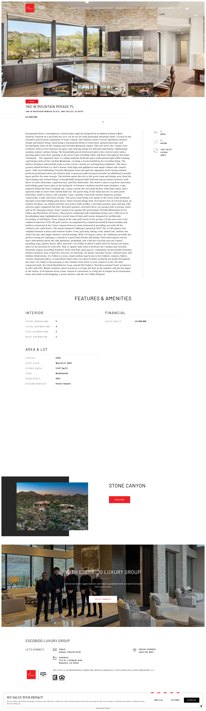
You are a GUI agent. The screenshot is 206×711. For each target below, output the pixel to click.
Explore (119, 499)
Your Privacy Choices (103, 708)
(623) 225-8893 (146, 652)
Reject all (158, 700)
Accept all (191, 700)
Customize (175, 700)
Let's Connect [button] (103, 599)
